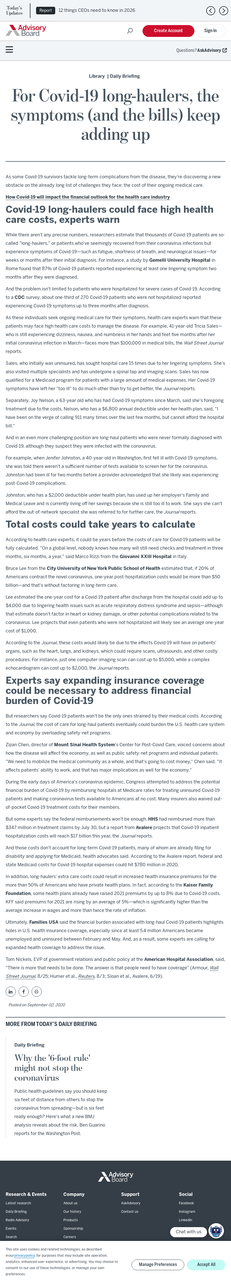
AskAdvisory (209, 50)
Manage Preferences (158, 1265)
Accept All (206, 1265)
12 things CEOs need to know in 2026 (97, 10)
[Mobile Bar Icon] (9, 50)
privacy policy (24, 1255)
